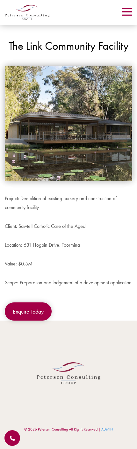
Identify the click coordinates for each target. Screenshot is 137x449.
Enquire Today (28, 311)
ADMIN (107, 429)
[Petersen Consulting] (27, 12)
